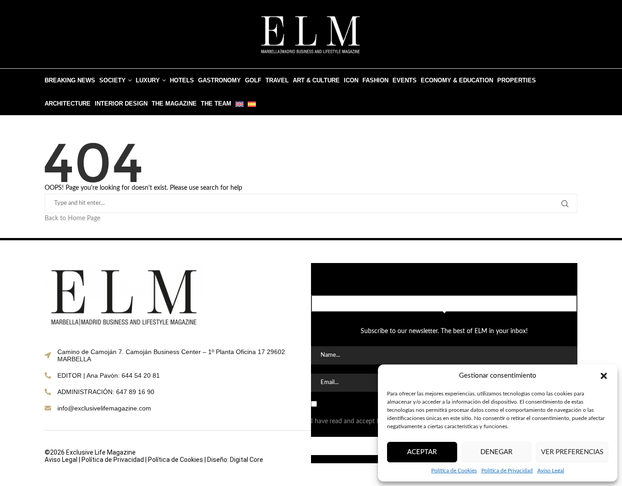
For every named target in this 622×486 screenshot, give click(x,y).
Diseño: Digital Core (235, 459)
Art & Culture (316, 80)
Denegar (496, 452)
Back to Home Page (72, 218)
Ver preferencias (572, 452)
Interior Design (121, 103)
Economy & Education (457, 80)
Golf (253, 80)
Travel (277, 80)
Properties (516, 80)
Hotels (182, 80)
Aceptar (422, 452)
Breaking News (70, 80)
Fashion (375, 80)
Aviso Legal (550, 470)
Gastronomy (219, 80)
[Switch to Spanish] (252, 103)
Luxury (148, 80)
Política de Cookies (454, 470)
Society (112, 80)
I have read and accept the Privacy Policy (368, 421)
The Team (216, 103)
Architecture (68, 103)
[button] (603, 375)
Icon (351, 80)
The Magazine (174, 103)
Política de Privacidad (507, 470)
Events (405, 80)
